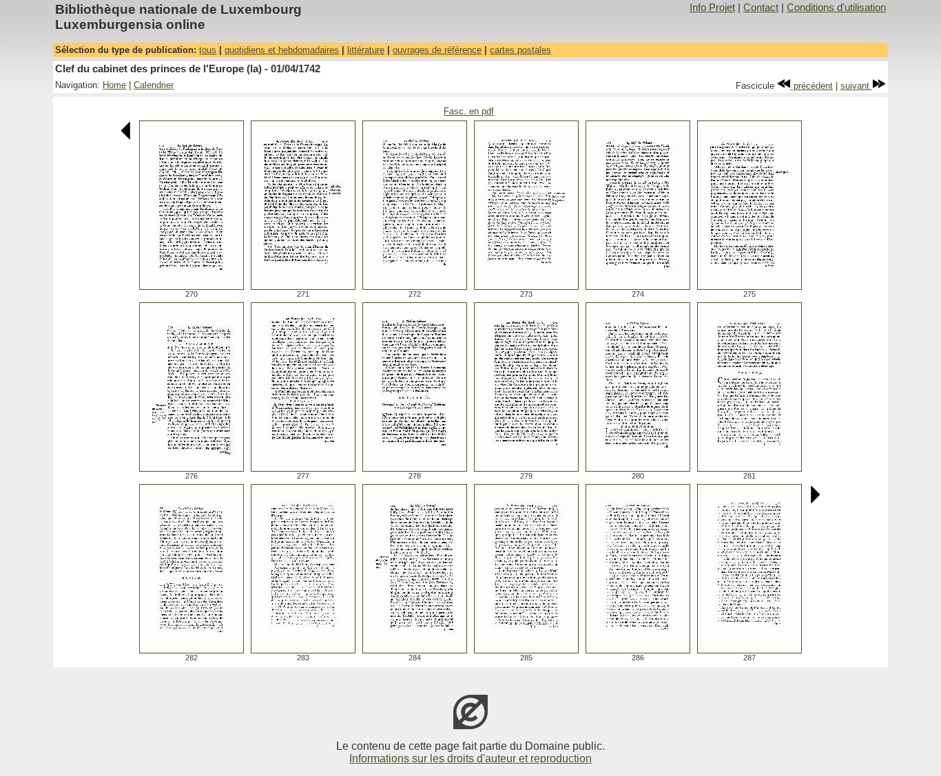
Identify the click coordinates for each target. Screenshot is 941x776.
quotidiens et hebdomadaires (282, 50)
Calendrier (154, 85)
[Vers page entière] (191, 286)
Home (114, 85)
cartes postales (520, 50)
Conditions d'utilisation (836, 7)
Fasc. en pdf (469, 111)
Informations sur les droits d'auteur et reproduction (470, 758)
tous (207, 50)
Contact (760, 7)
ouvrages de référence (437, 50)
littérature (365, 50)
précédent (812, 86)
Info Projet (712, 7)
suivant (856, 86)
